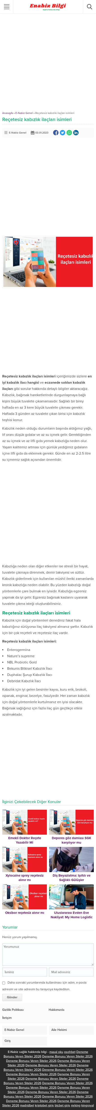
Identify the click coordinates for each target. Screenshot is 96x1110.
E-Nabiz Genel (24, 113)
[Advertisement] (48, 63)
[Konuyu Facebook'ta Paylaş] (56, 133)
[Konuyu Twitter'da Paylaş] (62, 133)
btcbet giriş (62, 1105)
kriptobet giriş (44, 1105)
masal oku (56, 1052)
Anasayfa (7, 113)
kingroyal (87, 1105)
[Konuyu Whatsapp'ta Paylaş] (69, 133)
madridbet (27, 1105)
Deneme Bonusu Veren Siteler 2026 (67, 1056)
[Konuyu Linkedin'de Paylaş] (76, 133)
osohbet (69, 1052)
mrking (75, 1105)
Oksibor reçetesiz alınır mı (24, 913)
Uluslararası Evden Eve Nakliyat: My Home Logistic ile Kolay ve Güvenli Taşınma (72, 917)
